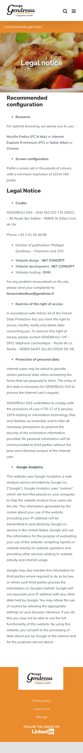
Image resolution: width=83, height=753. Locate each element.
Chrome (13, 148)
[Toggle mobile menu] (74, 11)
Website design (27, 260)
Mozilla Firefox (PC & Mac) (27, 136)
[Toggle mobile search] (65, 11)
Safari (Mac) (59, 142)
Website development (32, 266)
